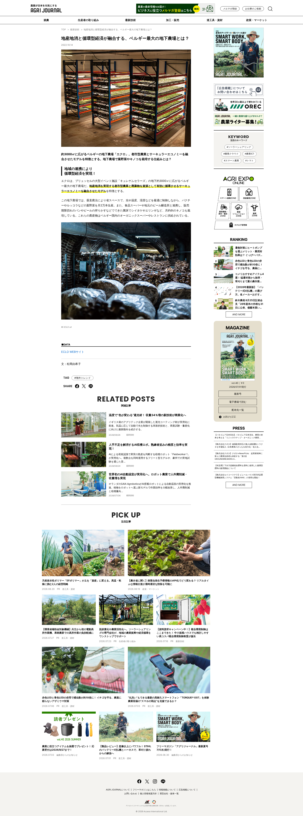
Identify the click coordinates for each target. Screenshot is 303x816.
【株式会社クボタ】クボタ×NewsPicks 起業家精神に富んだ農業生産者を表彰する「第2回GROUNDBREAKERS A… (238, 456)
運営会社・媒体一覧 (169, 793)
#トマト (249, 160)
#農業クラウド (230, 153)
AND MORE (238, 314)
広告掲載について (187, 789)
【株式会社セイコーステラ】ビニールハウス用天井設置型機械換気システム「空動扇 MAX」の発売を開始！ (239, 476)
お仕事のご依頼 (253, 8)
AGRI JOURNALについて (118, 789)
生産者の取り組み (88, 20)
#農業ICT (249, 153)
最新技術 (130, 20)
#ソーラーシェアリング (239, 147)
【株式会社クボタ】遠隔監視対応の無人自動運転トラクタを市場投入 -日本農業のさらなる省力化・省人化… (239, 445)
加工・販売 (172, 20)
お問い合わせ (130, 793)
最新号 (237, 393)
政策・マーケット (256, 20)
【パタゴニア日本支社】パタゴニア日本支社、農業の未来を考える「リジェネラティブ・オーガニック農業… (239, 436)
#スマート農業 (231, 160)
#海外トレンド (82, 377)
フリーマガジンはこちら (144, 789)
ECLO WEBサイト (72, 352)
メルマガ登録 (230, 8)
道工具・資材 (215, 20)
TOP (63, 29)
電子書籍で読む (237, 401)
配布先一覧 (238, 409)
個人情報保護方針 (148, 793)
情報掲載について (167, 789)
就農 (46, 20)
